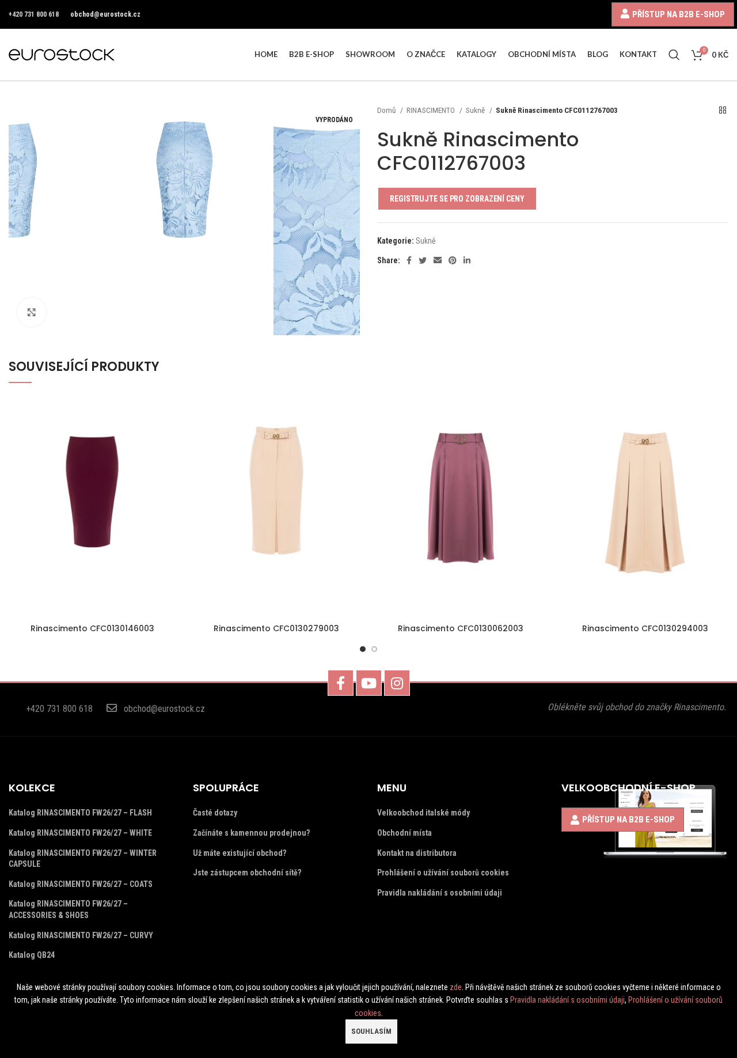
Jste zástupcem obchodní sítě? (247, 872)
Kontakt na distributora (417, 853)
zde (456, 987)
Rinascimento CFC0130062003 (460, 628)
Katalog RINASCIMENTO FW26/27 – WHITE (80, 832)
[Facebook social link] (409, 260)
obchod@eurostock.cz (105, 14)
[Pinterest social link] (452, 260)
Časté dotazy (215, 812)
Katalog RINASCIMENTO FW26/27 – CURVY (81, 935)
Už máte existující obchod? (239, 853)
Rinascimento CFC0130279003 (276, 628)
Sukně (476, 110)
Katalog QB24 (32, 955)
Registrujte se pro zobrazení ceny (457, 198)
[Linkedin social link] (467, 260)
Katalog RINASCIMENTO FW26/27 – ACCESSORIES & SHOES (68, 909)
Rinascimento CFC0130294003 (645, 628)
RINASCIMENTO (432, 110)
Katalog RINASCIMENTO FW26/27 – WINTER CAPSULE (83, 858)
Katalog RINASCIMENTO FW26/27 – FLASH (80, 812)
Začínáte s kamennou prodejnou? (251, 832)
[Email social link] (437, 260)
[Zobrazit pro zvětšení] (31, 312)
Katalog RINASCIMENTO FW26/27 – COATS (81, 884)
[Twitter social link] (422, 260)
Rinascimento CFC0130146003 (92, 628)
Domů (387, 110)
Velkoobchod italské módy (423, 812)
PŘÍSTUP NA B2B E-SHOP (678, 14)
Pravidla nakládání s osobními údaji (439, 892)
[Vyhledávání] (674, 54)
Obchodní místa (404, 832)
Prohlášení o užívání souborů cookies (443, 872)
